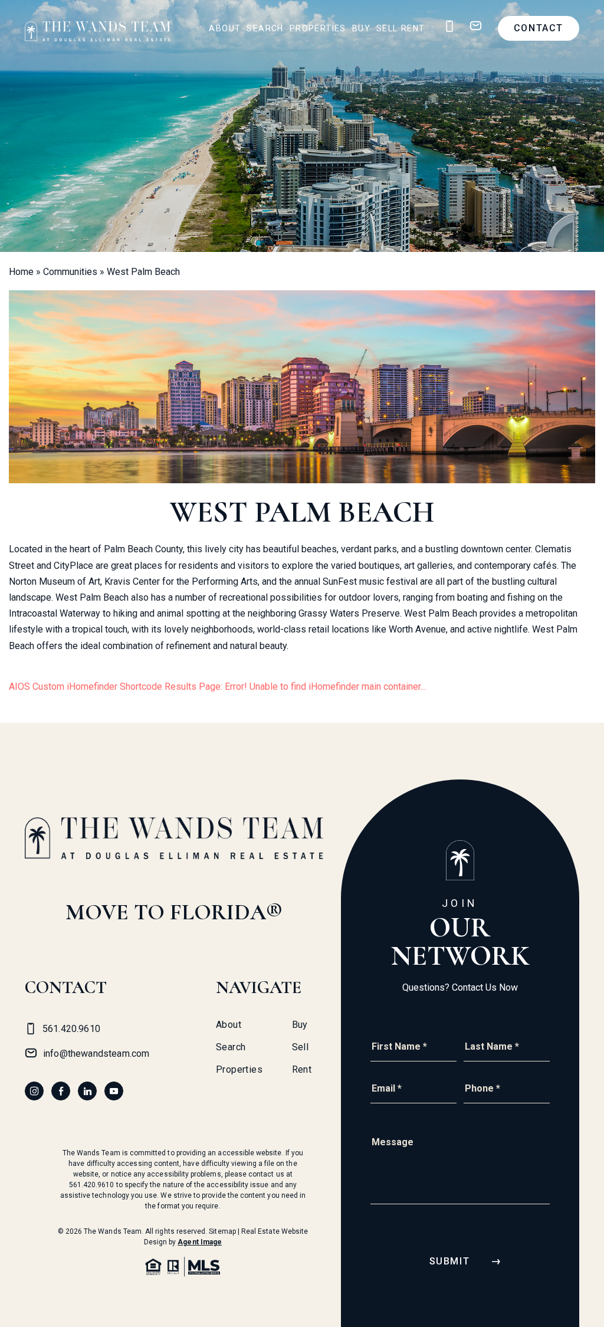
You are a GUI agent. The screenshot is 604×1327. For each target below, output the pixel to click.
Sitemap (222, 1231)
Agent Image (200, 1242)
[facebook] (60, 1091)
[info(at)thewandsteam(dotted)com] (476, 26)
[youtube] (113, 1091)
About (225, 28)
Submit (449, 1261)
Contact (538, 28)
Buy (361, 28)
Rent (413, 28)
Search (265, 28)
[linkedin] (87, 1091)
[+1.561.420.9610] (449, 26)
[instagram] (34, 1091)
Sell (387, 28)
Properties (318, 28)
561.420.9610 (91, 1185)
